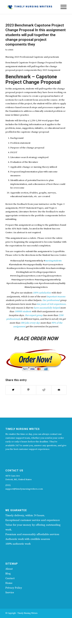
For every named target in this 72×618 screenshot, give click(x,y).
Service (9, 592)
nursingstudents (53, 260)
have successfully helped (47, 307)
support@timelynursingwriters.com (24, 488)
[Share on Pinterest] (28, 389)
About (9, 569)
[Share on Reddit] (43, 389)
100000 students (23, 311)
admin (10, 50)
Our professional (51, 300)
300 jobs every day (30, 322)
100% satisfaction (42, 292)
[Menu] (62, 7)
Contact (10, 578)
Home (8, 583)
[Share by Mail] (58, 389)
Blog (8, 573)
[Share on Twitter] (13, 389)
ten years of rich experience (51, 304)
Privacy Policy (13, 587)
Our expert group (34, 315)
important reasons (55, 296)
